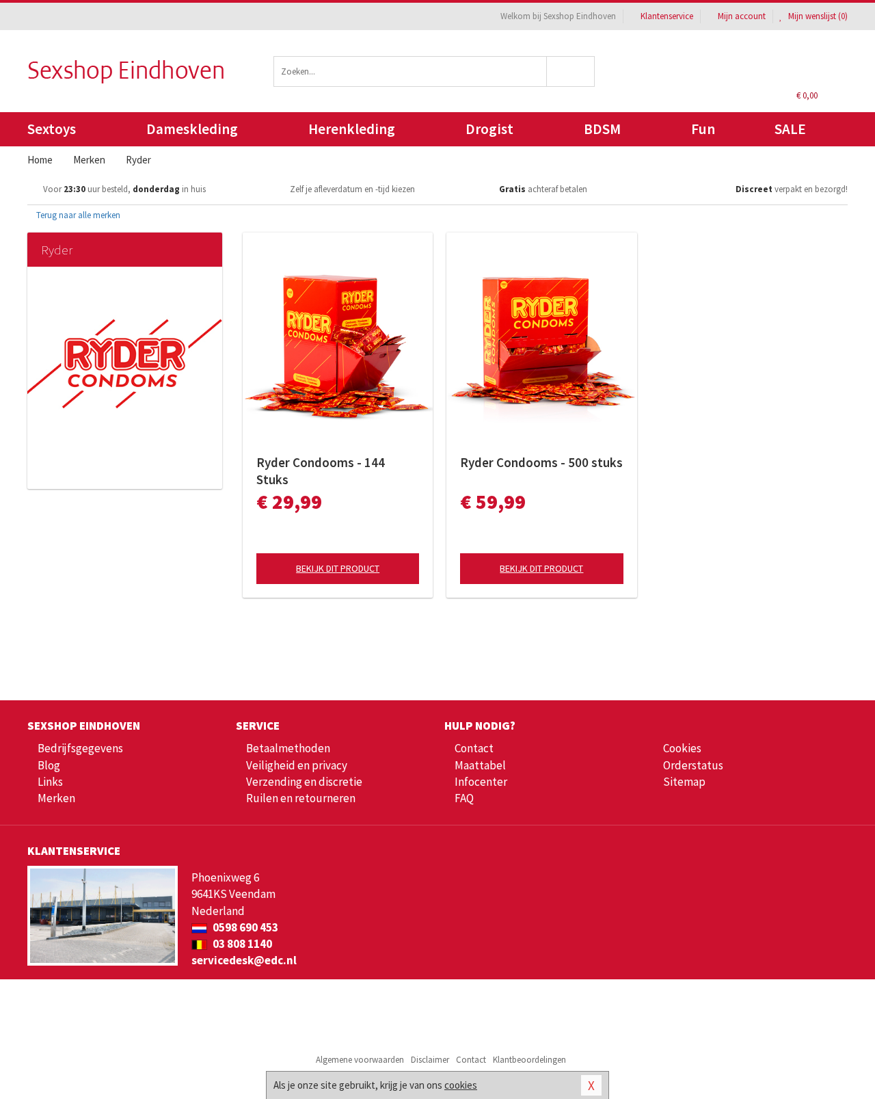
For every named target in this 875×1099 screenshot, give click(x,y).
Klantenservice (667, 16)
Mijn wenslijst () (817, 16)
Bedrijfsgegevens (80, 748)
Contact (474, 748)
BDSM (602, 129)
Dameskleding (192, 129)
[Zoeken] (571, 71)
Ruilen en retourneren (300, 798)
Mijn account (742, 16)
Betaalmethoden (288, 748)
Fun (703, 129)
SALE (790, 129)
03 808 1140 (241, 943)
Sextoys (51, 129)
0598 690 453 (244, 927)
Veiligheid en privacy (296, 765)
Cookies (682, 748)
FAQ (464, 798)
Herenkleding (351, 129)
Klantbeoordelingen (529, 1059)
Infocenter (481, 781)
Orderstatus (693, 765)
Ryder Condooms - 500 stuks (541, 462)
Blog (49, 765)
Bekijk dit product (337, 568)
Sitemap (684, 781)
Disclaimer (430, 1059)
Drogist (489, 129)
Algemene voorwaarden (360, 1059)
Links (50, 781)
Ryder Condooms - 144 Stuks (320, 471)
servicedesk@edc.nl (244, 960)
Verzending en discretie (304, 781)
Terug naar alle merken (77, 215)
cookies (460, 1084)
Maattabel (480, 765)
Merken (56, 798)
